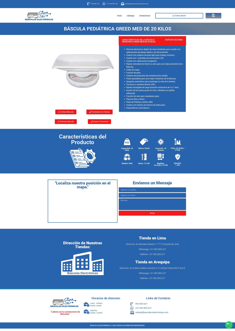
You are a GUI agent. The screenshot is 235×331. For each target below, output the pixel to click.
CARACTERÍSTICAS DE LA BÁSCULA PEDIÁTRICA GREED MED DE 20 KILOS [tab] (138, 41)
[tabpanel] (152, 78)
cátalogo (130, 16)
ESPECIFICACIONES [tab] (174, 40)
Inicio (119, 16)
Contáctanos (144, 16)
